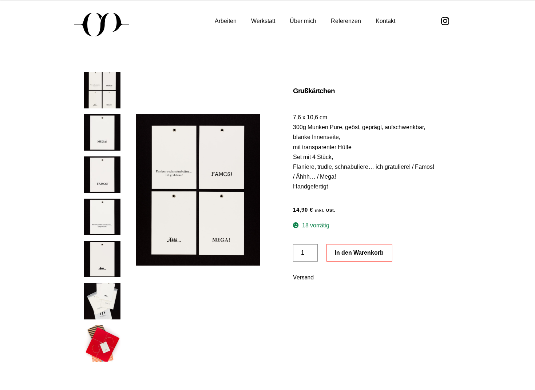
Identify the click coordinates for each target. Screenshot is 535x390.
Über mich (303, 21)
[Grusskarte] (198, 190)
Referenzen (346, 21)
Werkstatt (263, 21)
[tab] (364, 280)
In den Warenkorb (359, 253)
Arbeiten (226, 21)
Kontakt (385, 21)
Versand (303, 277)
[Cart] (415, 21)
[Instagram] (445, 21)
